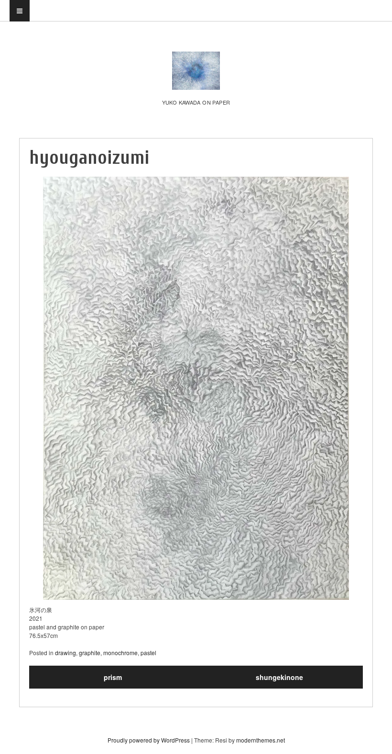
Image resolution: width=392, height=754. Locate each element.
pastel (148, 652)
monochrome (120, 652)
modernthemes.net (260, 740)
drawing (65, 652)
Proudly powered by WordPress (149, 740)
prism (113, 677)
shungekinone (279, 677)
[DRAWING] (196, 79)
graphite (89, 652)
